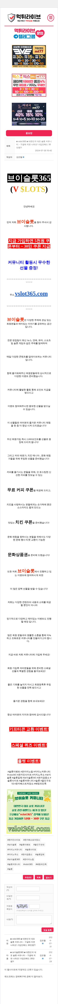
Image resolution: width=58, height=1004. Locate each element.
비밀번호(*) (9, 897)
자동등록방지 (9, 907)
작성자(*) (9, 888)
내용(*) (10, 919)
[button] (19, 157)
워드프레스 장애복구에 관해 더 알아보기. (23, 976)
